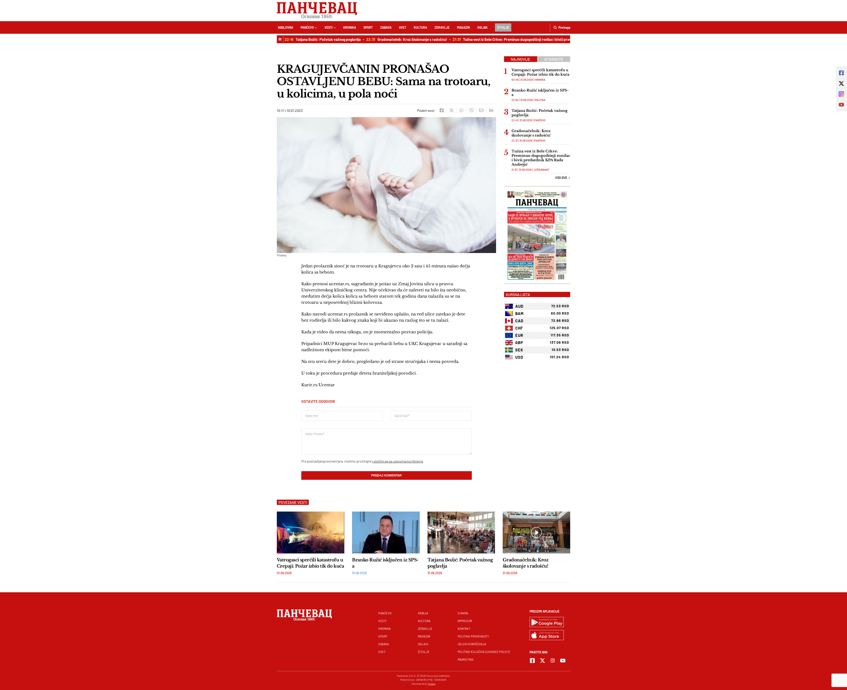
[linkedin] (491, 110)
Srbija (423, 613)
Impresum (465, 621)
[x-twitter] (542, 660)
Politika (540, 99)
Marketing (466, 659)
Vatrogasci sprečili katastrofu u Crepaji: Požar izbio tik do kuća (540, 72)
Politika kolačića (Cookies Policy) (484, 652)
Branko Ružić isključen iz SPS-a (540, 92)
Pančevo (307, 27)
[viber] (471, 110)
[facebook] (441, 110)
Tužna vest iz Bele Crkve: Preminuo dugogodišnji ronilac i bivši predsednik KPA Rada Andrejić (526, 39)
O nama (463, 613)
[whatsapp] (461, 110)
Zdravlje (442, 27)
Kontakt (464, 628)
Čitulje (503, 27)
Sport (368, 27)
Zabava (386, 27)
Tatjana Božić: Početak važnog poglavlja (316, 39)
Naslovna (285, 27)
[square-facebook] (532, 660)
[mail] (481, 110)
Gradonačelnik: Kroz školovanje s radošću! (400, 39)
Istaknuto (553, 59)
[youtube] (563, 660)
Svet (402, 27)
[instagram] (552, 660)
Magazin (463, 27)
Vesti (328, 27)
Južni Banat (541, 169)
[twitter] (451, 110)
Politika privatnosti (473, 636)
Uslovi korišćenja (472, 644)
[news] (310, 532)
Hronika (349, 27)
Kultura (420, 27)
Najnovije (520, 59)
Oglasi (482, 27)
